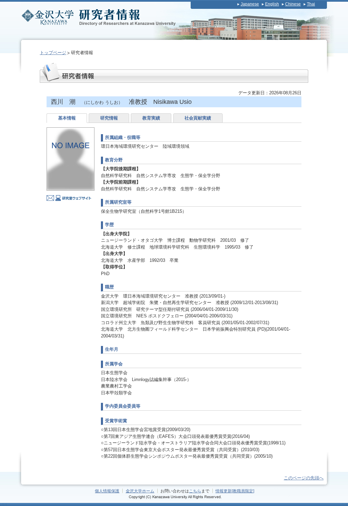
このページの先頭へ (304, 477)
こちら (195, 491)
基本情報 (67, 118)
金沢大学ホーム (140, 491)
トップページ (53, 52)
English (272, 4)
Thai (311, 4)
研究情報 (109, 118)
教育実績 (151, 118)
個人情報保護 (107, 491)
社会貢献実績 (198, 118)
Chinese (293, 4)
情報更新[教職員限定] (234, 491)
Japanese (250, 4)
